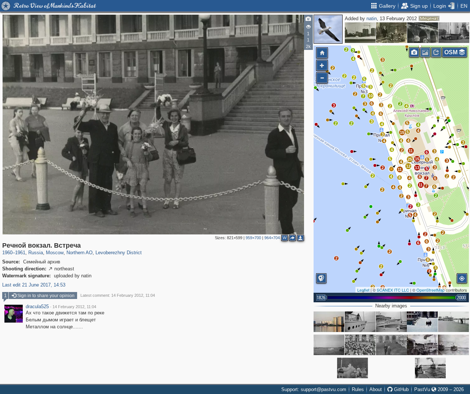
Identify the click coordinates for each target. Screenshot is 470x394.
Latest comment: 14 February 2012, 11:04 (117, 295)
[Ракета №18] (329, 345)
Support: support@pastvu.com (313, 389)
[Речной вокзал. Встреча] (391, 169)
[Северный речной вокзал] (391, 345)
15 (417, 159)
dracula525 (37, 306)
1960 (7, 252)
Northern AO (79, 252)
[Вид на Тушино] (329, 321)
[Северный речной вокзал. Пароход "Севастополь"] (453, 345)
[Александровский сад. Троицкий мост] (422, 32)
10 (370, 96)
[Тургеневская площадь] (360, 32)
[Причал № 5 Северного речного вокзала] (453, 321)
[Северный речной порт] (422, 321)
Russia (35, 252)
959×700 (253, 238)
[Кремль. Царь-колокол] (453, 32)
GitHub (401, 389)
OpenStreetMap (430, 290)
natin (371, 18)
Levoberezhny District (118, 252)
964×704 (272, 238)
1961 (20, 252)
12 (408, 166)
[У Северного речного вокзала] (360, 321)
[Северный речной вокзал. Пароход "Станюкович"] (430, 368)
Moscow (55, 252)
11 (421, 185)
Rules (358, 389)
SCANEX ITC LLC (393, 290)
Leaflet (363, 290)
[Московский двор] (391, 32)
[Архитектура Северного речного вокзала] (352, 368)
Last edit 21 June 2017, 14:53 (33, 285)
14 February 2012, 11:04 (74, 306)
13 (417, 167)
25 (410, 159)
